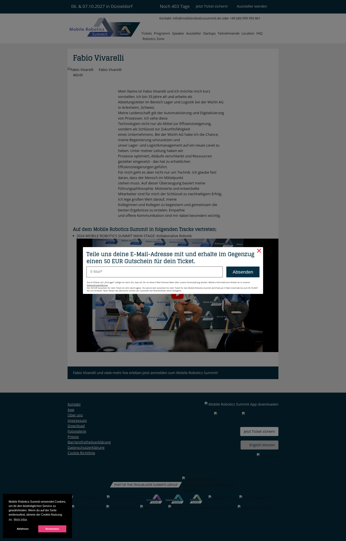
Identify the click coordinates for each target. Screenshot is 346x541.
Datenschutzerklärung (97, 285)
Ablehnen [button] (23, 528)
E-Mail (95, 271)
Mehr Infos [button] (20, 519)
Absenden (243, 271)
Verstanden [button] (52, 528)
